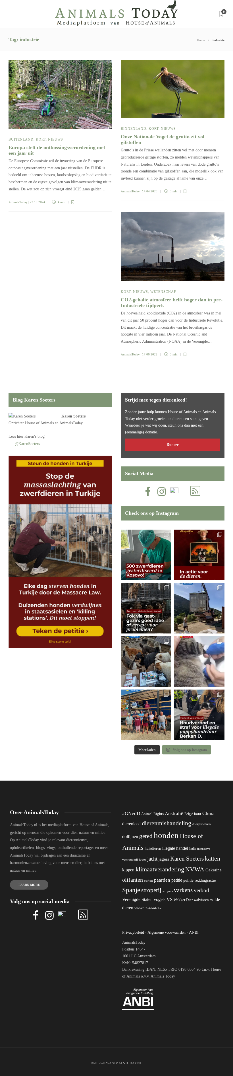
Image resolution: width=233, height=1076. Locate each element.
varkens (183, 890)
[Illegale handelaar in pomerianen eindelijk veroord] (199, 715)
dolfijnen (130, 836)
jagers (164, 859)
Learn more (29, 884)
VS (169, 899)
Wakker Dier (183, 900)
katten (212, 858)
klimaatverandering (160, 869)
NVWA (194, 869)
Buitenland (21, 139)
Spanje (131, 890)
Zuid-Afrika (153, 908)
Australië (174, 813)
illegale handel (175, 848)
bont (197, 814)
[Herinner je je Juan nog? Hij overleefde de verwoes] (199, 661)
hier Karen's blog (31, 436)
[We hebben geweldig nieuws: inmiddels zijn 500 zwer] (146, 555)
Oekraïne (213, 870)
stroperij (151, 890)
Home (201, 40)
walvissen (201, 900)
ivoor (142, 859)
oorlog (148, 880)
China (208, 813)
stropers (168, 891)
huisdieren (153, 848)
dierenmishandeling (166, 823)
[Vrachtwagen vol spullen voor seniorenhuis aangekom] (146, 715)
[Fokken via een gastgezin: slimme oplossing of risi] (146, 608)
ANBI (194, 932)
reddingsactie (205, 880)
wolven (139, 908)
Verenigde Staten (137, 899)
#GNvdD (131, 813)
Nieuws (55, 139)
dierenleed (131, 823)
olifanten (132, 880)
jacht (152, 859)
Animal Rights (152, 814)
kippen (128, 869)
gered (146, 836)
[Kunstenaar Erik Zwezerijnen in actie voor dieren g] (199, 555)
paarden (162, 880)
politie (188, 880)
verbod (201, 890)
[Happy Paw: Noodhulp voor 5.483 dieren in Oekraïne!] (146, 661)
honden (166, 835)
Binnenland (133, 129)
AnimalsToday (18, 202)
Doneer (173, 445)
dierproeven (201, 824)
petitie (176, 880)
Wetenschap (163, 292)
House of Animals (39, 423)
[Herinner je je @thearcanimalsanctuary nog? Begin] (199, 608)
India (192, 849)
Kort (41, 139)
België (188, 814)
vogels (159, 899)
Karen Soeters (73, 416)
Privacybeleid (133, 932)
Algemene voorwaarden (166, 932)
